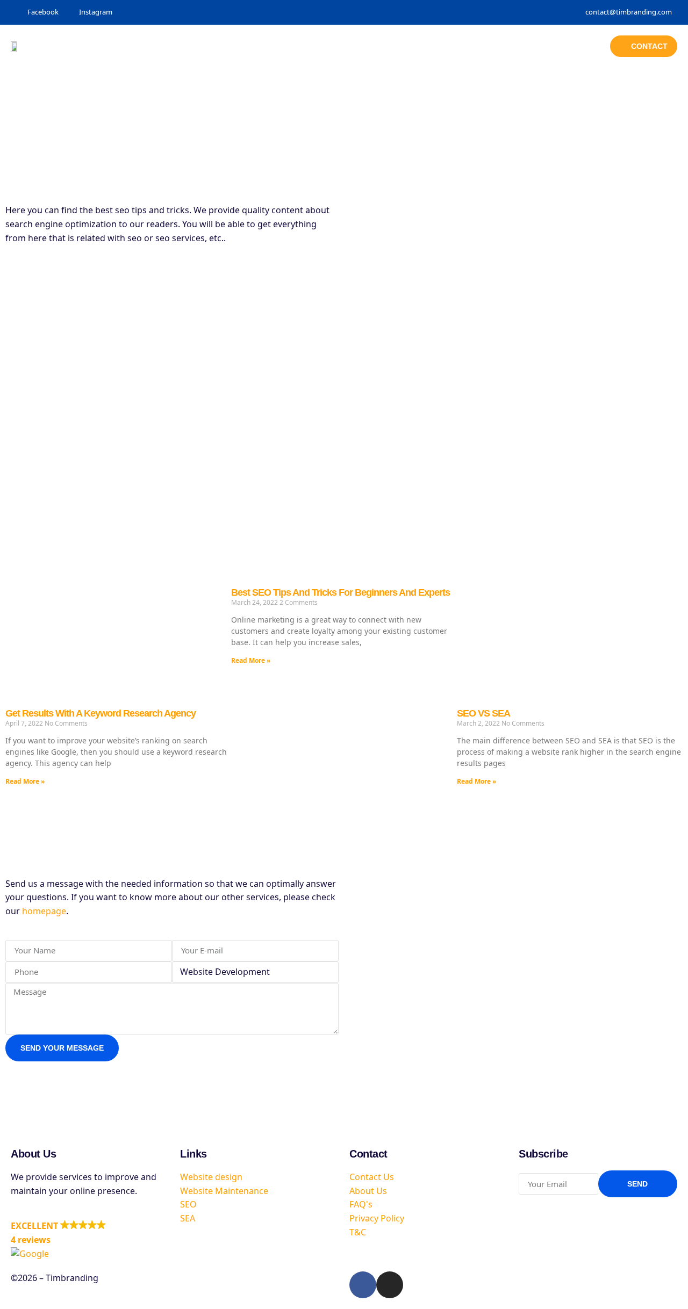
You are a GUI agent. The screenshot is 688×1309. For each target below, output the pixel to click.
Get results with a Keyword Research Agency (100, 713)
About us (494, 46)
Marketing (397, 46)
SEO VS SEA (483, 713)
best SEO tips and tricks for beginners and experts (340, 592)
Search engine (271, 46)
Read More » (25, 781)
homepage (44, 911)
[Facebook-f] (362, 1284)
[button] (90, 1240)
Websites (338, 46)
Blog (448, 46)
